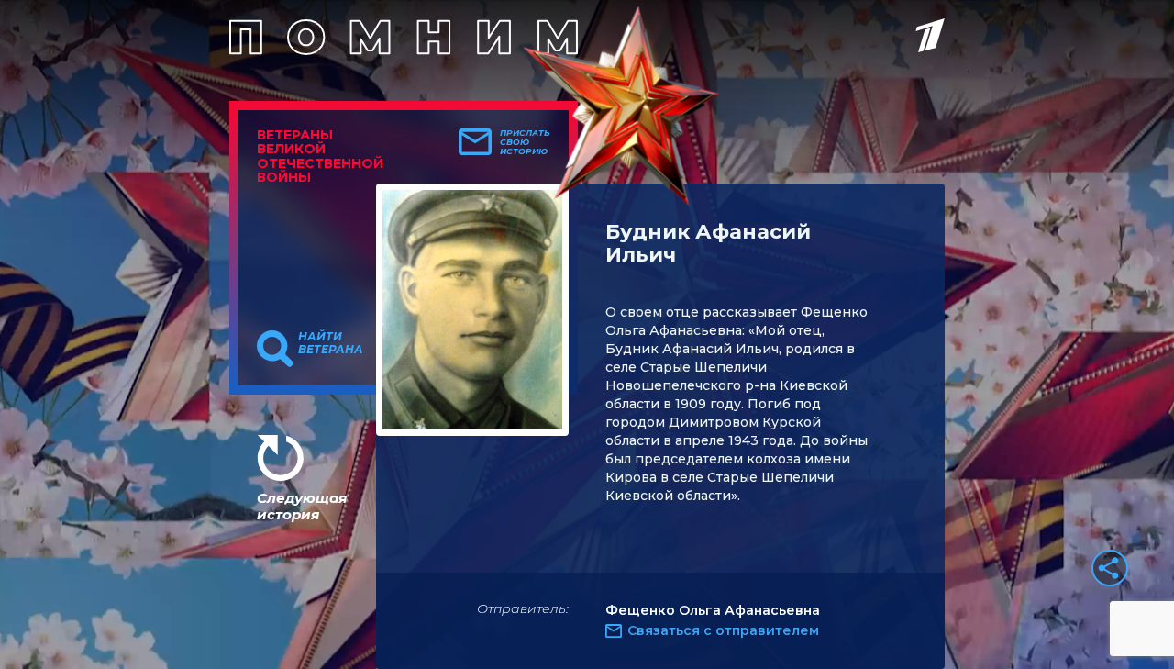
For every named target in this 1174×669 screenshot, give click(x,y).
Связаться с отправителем (723, 630)
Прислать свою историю (525, 142)
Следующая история (302, 506)
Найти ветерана (330, 343)
